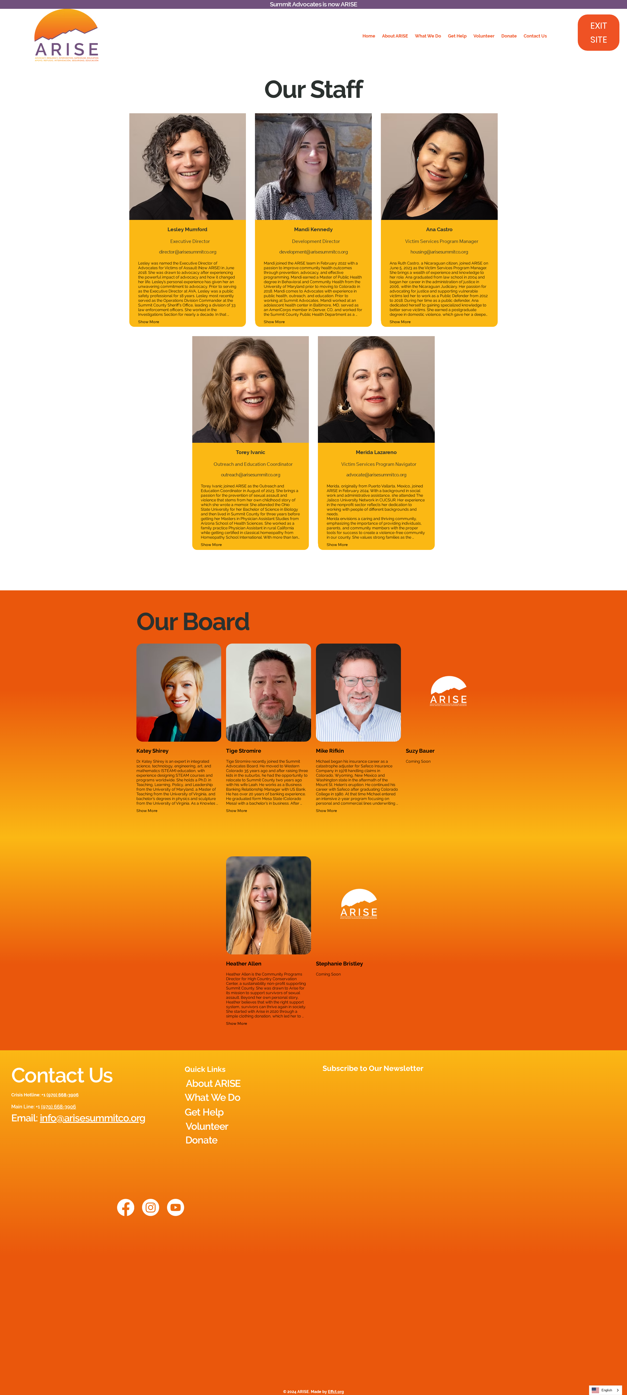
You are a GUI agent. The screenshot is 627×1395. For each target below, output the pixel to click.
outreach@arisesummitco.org (250, 475)
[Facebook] (125, 1207)
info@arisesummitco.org (92, 1118)
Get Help (204, 1112)
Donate (201, 1140)
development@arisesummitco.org (313, 252)
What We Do (212, 1097)
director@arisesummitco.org (187, 252)
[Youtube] (175, 1207)
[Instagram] (150, 1207)
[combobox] (605, 1390)
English (607, 1390)
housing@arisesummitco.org (439, 252)
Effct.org (336, 1391)
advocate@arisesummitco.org (376, 475)
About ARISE (213, 1083)
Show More (148, 321)
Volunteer (207, 1126)
